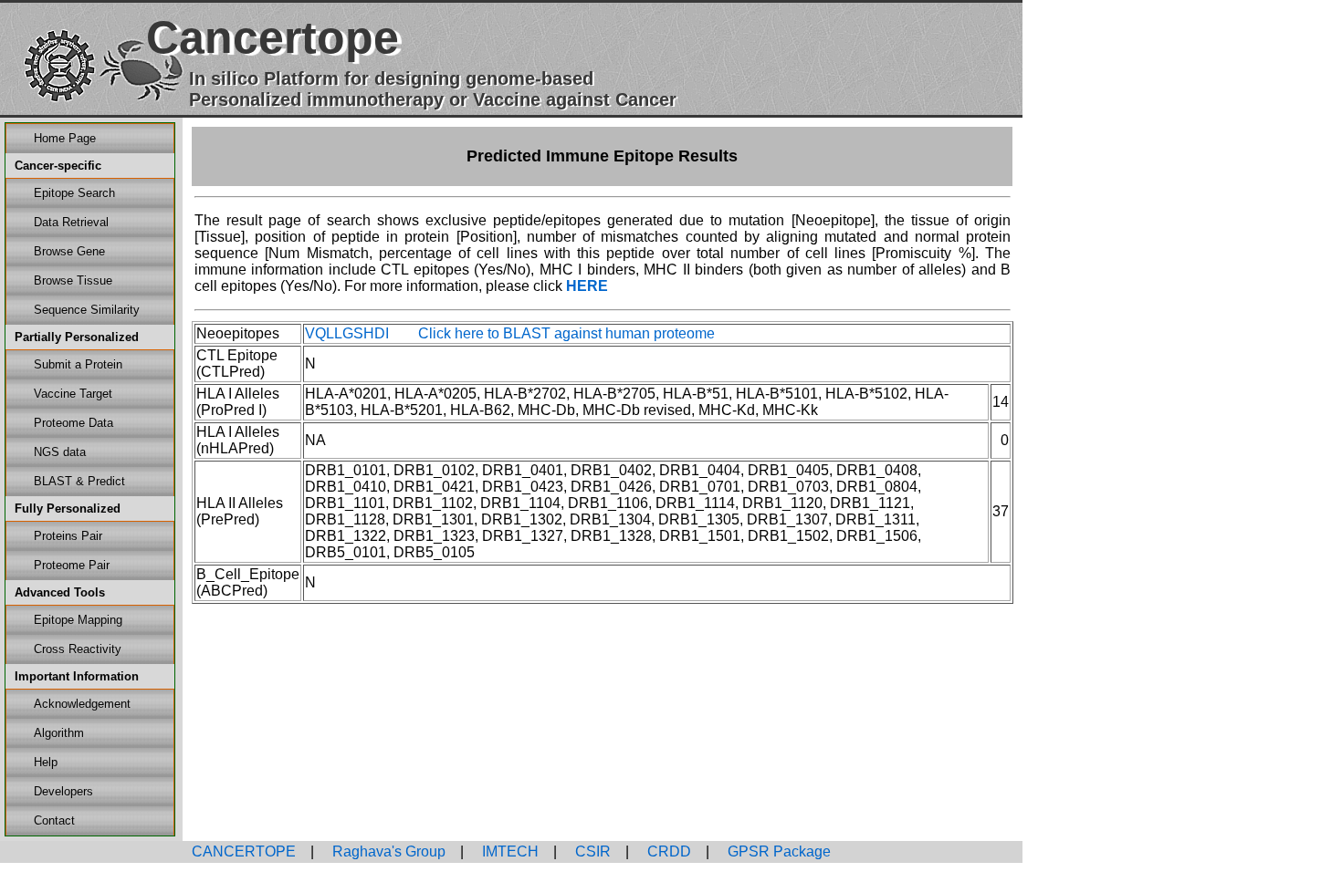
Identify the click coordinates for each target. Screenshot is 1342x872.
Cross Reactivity (77, 649)
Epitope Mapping (78, 620)
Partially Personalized (77, 337)
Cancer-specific (58, 165)
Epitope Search (74, 193)
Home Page (65, 138)
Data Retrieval (71, 222)
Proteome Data (73, 423)
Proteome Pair (72, 565)
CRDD (667, 851)
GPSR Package (777, 851)
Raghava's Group (387, 851)
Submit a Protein (78, 364)
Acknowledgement (82, 704)
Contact (54, 820)
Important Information (77, 676)
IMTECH (508, 851)
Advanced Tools (60, 592)
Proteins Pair (68, 536)
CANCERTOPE (244, 851)
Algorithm (59, 733)
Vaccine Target (73, 393)
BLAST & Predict (79, 481)
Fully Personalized (68, 508)
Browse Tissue (73, 280)
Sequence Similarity (87, 310)
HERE (587, 286)
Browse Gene (69, 251)
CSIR (591, 851)
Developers (63, 791)
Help (46, 762)
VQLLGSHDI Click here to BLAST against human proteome (510, 333)
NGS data (60, 452)
